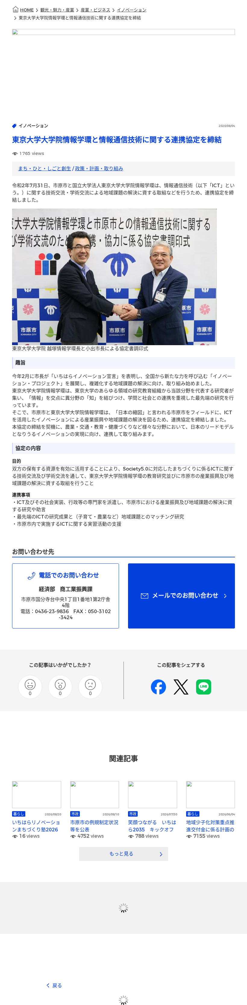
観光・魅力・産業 (57, 10)
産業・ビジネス (95, 10)
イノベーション (131, 10)
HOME (27, 10)
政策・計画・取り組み (99, 168)
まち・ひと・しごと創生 (44, 168)
